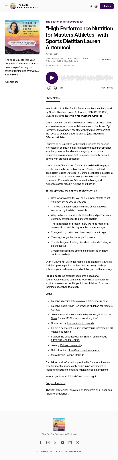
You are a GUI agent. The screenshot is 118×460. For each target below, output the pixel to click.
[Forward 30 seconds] (55, 88)
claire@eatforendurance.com (84, 350)
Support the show (55, 383)
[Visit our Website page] (70, 442)
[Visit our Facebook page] (40, 442)
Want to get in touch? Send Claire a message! (71, 376)
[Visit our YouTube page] (62, 442)
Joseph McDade (75, 354)
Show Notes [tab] (53, 98)
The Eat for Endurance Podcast (28, 6)
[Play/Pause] (52, 78)
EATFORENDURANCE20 (65, 340)
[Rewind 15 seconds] (49, 88)
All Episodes (11, 81)
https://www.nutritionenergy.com (89, 301)
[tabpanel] (79, 253)
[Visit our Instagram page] (47, 442)
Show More (11, 74)
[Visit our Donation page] (77, 442)
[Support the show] (96, 6)
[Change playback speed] (61, 88)
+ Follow (106, 6)
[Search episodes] (91, 6)
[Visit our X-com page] (55, 442)
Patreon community (71, 345)
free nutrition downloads (80, 323)
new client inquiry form (73, 328)
